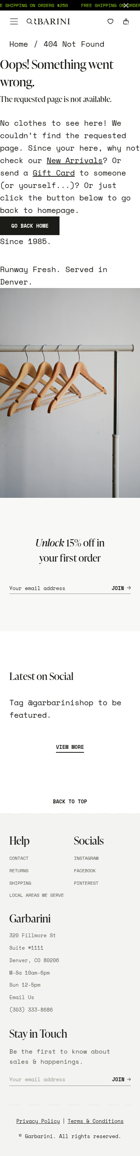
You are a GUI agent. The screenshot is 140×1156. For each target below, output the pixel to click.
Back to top (70, 801)
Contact (18, 858)
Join (118, 588)
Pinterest (86, 883)
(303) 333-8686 (31, 1010)
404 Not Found (74, 43)
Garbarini (39, 1136)
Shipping (20, 883)
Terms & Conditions (96, 1121)
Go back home (30, 226)
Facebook (85, 870)
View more (70, 747)
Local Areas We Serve (36, 895)
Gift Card (54, 172)
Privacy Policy (38, 1121)
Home (18, 43)
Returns (18, 870)
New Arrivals (75, 160)
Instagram (86, 858)
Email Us (21, 997)
